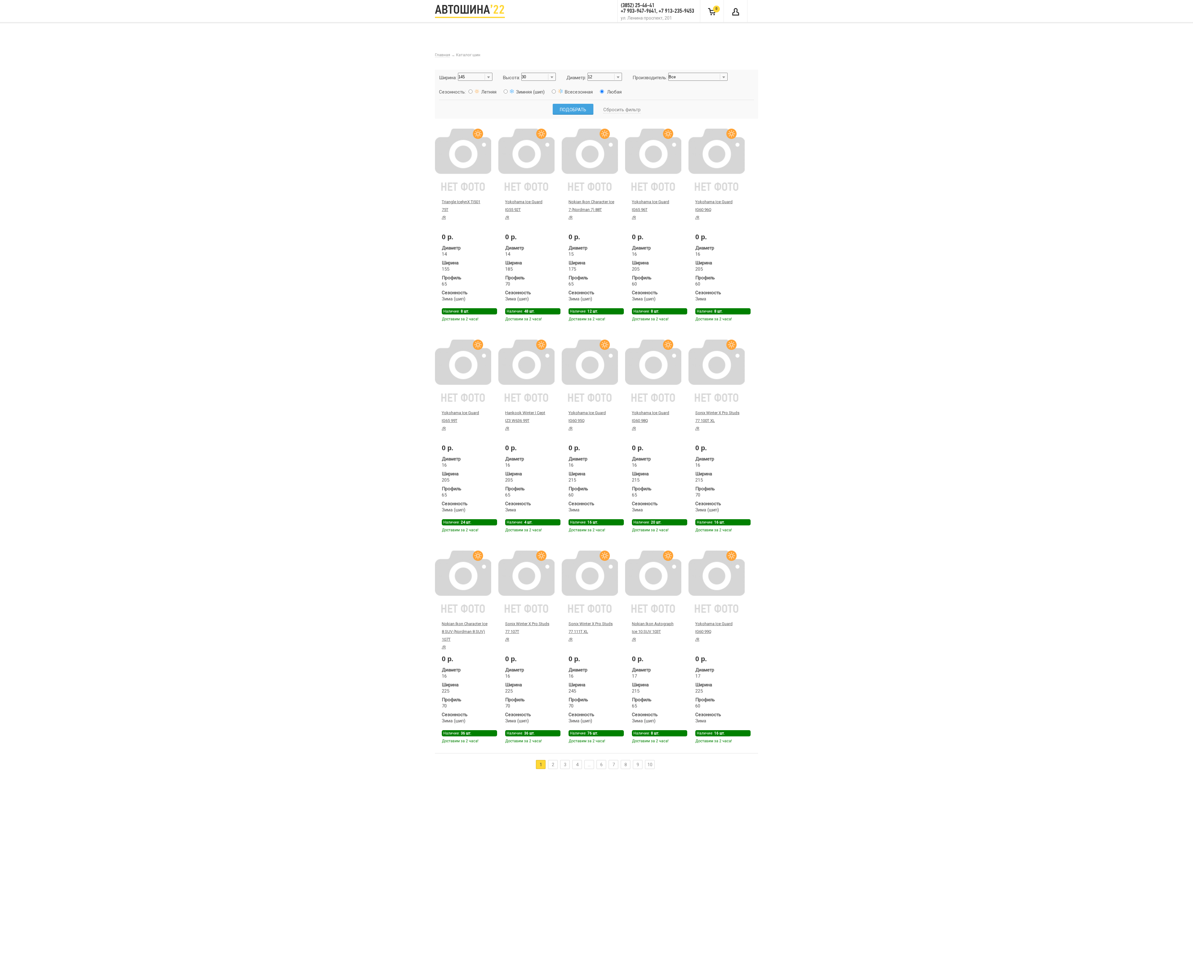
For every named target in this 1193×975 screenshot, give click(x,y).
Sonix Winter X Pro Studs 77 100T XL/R (717, 420)
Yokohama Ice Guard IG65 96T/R (650, 209)
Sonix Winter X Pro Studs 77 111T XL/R (591, 631)
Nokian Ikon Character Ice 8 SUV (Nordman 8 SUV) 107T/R (464, 635)
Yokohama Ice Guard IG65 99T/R (460, 420)
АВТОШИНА (470, 10)
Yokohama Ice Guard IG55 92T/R (523, 209)
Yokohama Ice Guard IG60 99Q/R (714, 631)
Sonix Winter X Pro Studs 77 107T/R (527, 631)
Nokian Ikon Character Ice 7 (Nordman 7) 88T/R (591, 209)
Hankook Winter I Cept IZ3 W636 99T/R (525, 420)
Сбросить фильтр (622, 109)
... (589, 764)
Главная (442, 55)
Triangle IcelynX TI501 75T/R (461, 209)
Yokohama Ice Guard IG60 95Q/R (587, 420)
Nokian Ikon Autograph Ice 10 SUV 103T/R (653, 631)
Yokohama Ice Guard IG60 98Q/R (650, 420)
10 (649, 764)
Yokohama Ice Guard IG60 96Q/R (714, 209)
